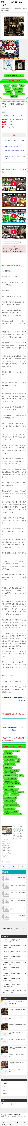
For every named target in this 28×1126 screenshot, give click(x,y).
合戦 (4, 1090)
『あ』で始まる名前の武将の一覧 (16, 1033)
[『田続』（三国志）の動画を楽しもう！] (19, 833)
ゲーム (10, 1124)
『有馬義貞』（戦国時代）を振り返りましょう (14, 967)
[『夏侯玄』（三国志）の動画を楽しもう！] (7, 830)
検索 (21, 242)
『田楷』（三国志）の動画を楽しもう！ (8, 928)
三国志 (3, 112)
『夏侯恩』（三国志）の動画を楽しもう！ (17, 908)
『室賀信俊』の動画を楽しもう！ (16, 1017)
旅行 (17, 1124)
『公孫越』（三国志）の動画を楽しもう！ (17, 916)
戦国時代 (5, 1094)
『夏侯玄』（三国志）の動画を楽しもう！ (7, 836)
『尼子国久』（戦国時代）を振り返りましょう (14, 979)
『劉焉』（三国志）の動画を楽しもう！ (17, 901)
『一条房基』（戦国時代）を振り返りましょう (14, 945)
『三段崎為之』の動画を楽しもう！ (17, 1055)
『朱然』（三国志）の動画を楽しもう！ (17, 893)
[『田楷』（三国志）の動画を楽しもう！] (7, 850)
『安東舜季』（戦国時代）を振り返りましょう (14, 956)
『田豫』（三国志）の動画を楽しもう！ (21, 928)
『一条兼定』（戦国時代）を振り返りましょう (14, 940)
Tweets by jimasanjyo (7, 1103)
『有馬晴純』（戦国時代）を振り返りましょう (14, 973)
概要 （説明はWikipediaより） (13, 146)
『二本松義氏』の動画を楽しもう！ (17, 1040)
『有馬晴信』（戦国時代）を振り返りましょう (14, 962)
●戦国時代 (5, 1083)
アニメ (3, 1124)
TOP (13, 1114)
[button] (15, 49)
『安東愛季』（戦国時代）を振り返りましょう (14, 951)
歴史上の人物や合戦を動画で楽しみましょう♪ (17, 1002)
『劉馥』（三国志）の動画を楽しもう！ (17, 886)
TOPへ (24, 1124)
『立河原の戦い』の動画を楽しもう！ (17, 1063)
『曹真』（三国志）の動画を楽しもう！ (17, 878)
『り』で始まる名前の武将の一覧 (16, 1070)
